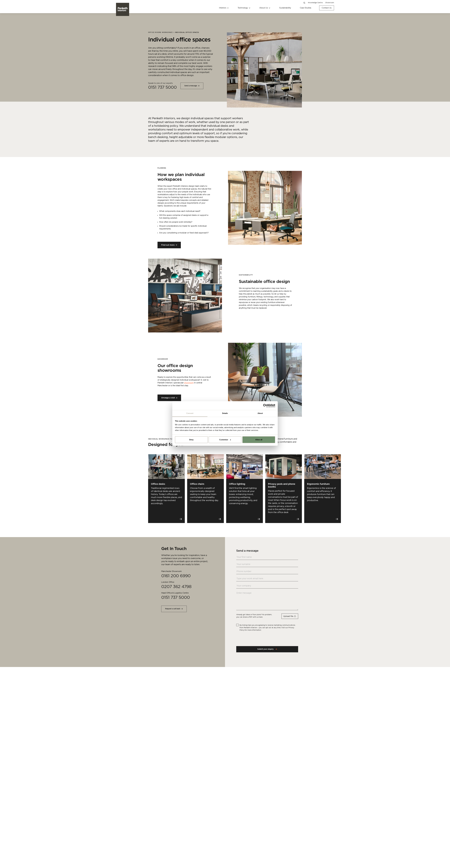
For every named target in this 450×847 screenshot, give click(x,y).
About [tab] (260, 413)
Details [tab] (225, 413)
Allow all (258, 440)
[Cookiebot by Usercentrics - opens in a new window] (265, 405)
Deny (191, 440)
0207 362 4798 (176, 587)
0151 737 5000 (162, 87)
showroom (188, 383)
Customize (223, 440)
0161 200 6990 (176, 576)
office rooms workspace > (161, 32)
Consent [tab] (189, 413)
